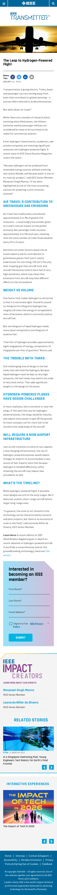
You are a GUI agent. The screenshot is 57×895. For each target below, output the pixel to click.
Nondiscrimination (31, 859)
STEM (5, 752)
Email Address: (16, 612)
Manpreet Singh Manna (18, 690)
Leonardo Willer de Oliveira (20, 702)
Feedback (47, 863)
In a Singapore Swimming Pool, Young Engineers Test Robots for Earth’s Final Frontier (25, 760)
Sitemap (20, 855)
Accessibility (10, 859)
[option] (28, 747)
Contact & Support (39, 855)
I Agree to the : (30, 625)
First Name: (15, 589)
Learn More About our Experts (19, 682)
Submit (20, 638)
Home (8, 855)
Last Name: (15, 600)
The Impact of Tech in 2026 (18, 826)
